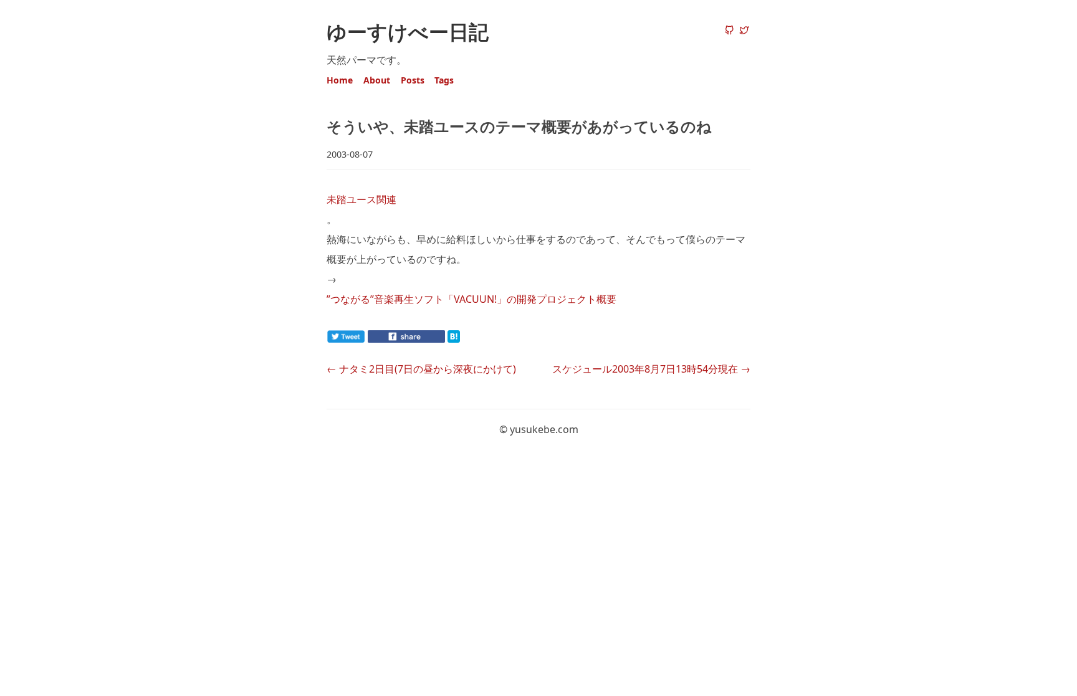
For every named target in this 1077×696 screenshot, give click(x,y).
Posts (412, 80)
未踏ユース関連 (361, 199)
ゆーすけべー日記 (408, 31)
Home (340, 80)
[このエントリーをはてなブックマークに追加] (474, 339)
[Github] (729, 31)
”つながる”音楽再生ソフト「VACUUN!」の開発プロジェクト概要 (471, 299)
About (376, 80)
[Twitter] (744, 31)
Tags (444, 80)
